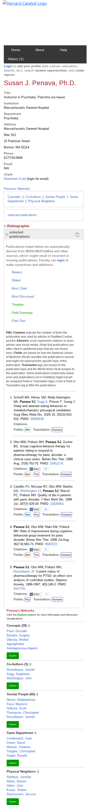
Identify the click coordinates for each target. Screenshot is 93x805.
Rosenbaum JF (24, 571)
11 (46, 549)
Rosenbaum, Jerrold (20, 669)
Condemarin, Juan (19, 738)
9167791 (19, 588)
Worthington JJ (30, 491)
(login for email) (37, 179)
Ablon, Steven (16, 781)
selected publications (22, 215)
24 (45, 509)
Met (27, 429)
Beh (27, 474)
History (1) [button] (16, 59)
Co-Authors (33, 197)
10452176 (56, 463)
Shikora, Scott (16, 708)
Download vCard (15, 179)
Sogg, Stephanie (18, 674)
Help (63, 50)
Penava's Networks (17, 189)
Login (8, 66)
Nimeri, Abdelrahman (21, 700)
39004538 (37, 419)
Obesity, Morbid (17, 639)
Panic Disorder (17, 631)
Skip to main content (20, 6)
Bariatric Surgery (18, 635)
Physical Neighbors (41, 201)
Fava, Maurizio (17, 704)
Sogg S (42, 401)
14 (45, 469)
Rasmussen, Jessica (21, 794)
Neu (27, 514)
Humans (57, 429)
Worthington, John (19, 678)
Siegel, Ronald (17, 755)
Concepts (14, 197)
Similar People (55, 197)
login (61, 260)
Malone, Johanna (18, 747)
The (36, 474)
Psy (36, 514)
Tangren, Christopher (21, 751)
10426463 (56, 504)
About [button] (39, 50)
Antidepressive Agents (22, 648)
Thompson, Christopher (23, 712)
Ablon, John (15, 785)
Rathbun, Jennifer (19, 777)
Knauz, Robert (16, 790)
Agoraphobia (15, 644)
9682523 (51, 544)
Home (15, 50)
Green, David (16, 742)
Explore (12, 656)
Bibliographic (18, 226)
